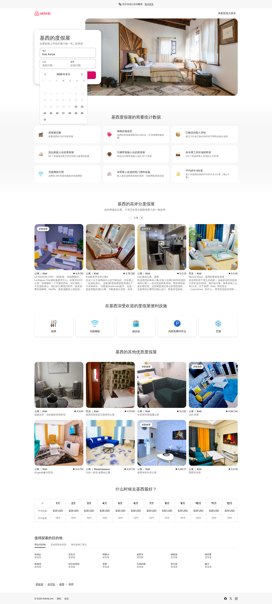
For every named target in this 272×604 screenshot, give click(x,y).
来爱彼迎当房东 (227, 13)
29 (76, 113)
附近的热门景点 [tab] (79, 544)
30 (82, 113)
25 (51, 113)
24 (45, 113)
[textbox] (53, 65)
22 (76, 106)
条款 (66, 598)
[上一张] (130, 217)
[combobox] (67, 54)
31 (45, 119)
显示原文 (149, 4)
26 (57, 113)
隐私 (59, 598)
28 (69, 113)
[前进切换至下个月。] (82, 74)
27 (63, 113)
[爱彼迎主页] (42, 13)
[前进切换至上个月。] (45, 74)
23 (82, 106)
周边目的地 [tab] (40, 544)
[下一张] (141, 217)
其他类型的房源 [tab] (58, 544)
